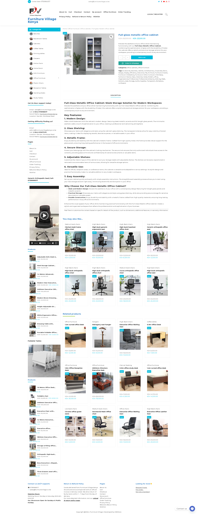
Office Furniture (39, 78)
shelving (158, 79)
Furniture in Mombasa (155, 75)
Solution (121, 81)
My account (33, 159)
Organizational (123, 79)
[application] (44, 215)
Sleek (163, 79)
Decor (165, 71)
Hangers (95, 322)
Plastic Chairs (39, 83)
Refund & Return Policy (38, 170)
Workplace (159, 81)
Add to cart (141, 57)
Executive (140, 73)
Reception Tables (40, 88)
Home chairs (38, 63)
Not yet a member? (143, 492)
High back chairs (153, 268)
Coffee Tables (38, 48)
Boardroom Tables (40, 38)
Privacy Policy (34, 167)
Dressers (37, 58)
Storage (131, 81)
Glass (133, 77)
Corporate (158, 71)
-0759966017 (45, 1)
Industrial (139, 77)
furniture (151, 73)
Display (126, 73)
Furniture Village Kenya (42, 20)
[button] (44, 215)
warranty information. (160, 210)
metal (145, 77)
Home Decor (38, 68)
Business (134, 71)
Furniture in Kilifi (141, 75)
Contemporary (149, 71)
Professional (133, 79)
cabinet (140, 71)
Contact (32, 156)
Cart (31, 151)
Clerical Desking (126, 365)
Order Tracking (35, 164)
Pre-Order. (139, 489)
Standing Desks (39, 93)
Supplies (143, 81)
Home (65, 28)
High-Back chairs (98, 224)
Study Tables (38, 98)
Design (120, 73)
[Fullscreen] (56, 243)
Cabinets (37, 43)
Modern (150, 77)
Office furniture (35, 162)
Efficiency (133, 73)
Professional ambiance (146, 79)
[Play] (32, 243)
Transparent (151, 81)
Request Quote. (141, 487)
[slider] (42, 243)
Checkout (33, 154)
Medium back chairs (72, 224)
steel (126, 81)
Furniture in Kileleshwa (126, 75)
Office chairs (124, 409)
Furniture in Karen (161, 73)
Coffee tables (152, 322)
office (156, 77)
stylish (137, 81)
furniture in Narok (124, 77)
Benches (37, 34)
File (146, 73)
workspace (122, 83)
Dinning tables (39, 53)
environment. (90, 110)
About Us (32, 148)
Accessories (126, 71)
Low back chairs (71, 409)
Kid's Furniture (39, 73)
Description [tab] (116, 95)
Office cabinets (85, 28)
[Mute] (53, 243)
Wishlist (32, 172)
